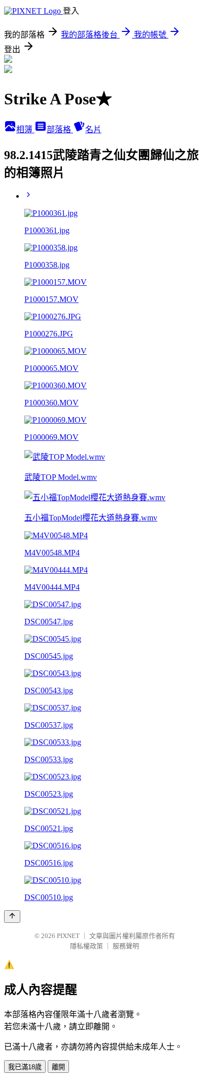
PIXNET (68, 936)
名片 (93, 129)
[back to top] (12, 916)
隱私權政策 (86, 946)
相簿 (25, 129)
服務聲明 (126, 946)
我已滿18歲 (25, 1067)
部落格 (60, 129)
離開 (58, 1067)
